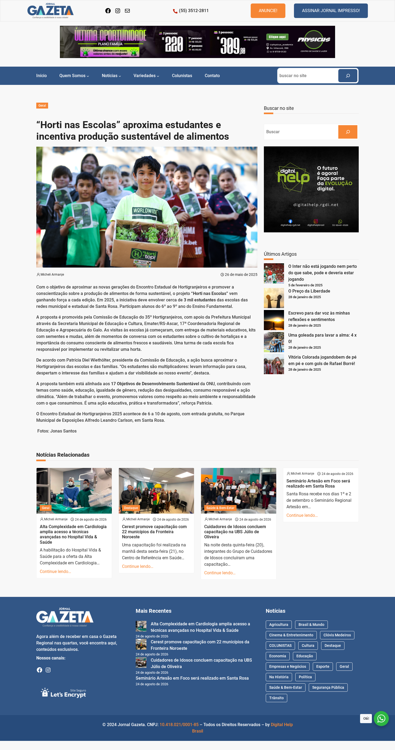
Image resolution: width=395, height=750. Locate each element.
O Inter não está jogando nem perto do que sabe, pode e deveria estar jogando (322, 273)
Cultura (308, 645)
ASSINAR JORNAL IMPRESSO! (331, 10)
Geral (42, 105)
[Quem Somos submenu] (88, 75)
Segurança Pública (328, 687)
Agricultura (278, 624)
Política (305, 677)
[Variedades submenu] (158, 75)
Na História (279, 677)
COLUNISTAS (280, 645)
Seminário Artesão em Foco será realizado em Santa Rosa (318, 483)
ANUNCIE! (268, 10)
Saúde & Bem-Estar (220, 508)
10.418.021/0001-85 (179, 724)
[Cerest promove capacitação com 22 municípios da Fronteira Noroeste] (141, 645)
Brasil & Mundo (311, 624)
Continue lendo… (55, 571)
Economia (277, 656)
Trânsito (276, 698)
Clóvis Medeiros (337, 635)
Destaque (131, 508)
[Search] (347, 75)
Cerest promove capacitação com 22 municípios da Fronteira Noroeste (154, 531)
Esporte (322, 666)
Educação (304, 656)
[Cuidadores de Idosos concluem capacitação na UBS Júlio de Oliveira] (141, 663)
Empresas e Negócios (287, 666)
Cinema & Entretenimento (291, 635)
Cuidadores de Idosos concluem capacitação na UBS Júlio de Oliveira (235, 531)
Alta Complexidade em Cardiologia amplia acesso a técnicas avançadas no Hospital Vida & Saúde (73, 534)
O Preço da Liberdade (309, 291)
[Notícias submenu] (120, 75)
